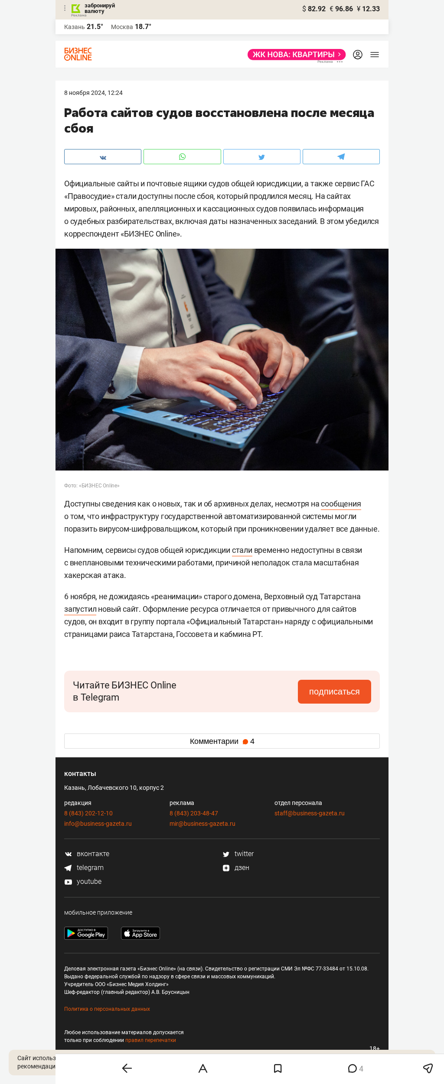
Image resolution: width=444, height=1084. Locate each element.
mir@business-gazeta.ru (202, 823)
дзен (241, 867)
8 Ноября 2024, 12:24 (93, 92)
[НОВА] (294, 54)
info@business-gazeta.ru (98, 823)
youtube (88, 881)
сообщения (341, 503)
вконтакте (92, 854)
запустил (80, 608)
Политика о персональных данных (107, 1009)
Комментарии (222, 741)
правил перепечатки (150, 1040)
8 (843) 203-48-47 (194, 813)
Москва (122, 26)
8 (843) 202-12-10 (88, 813)
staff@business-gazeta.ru (309, 813)
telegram (89, 867)
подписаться (334, 691)
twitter (243, 854)
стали (242, 550)
